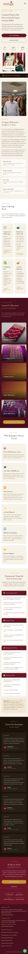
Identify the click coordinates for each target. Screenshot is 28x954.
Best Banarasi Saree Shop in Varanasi (9, 932)
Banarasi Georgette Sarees (7, 943)
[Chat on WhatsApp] (25, 951)
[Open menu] (25, 3)
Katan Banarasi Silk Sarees (7, 937)
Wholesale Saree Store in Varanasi (9, 935)
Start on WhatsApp (14, 35)
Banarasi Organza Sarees (6, 940)
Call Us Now (14, 886)
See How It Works (14, 40)
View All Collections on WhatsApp (14, 422)
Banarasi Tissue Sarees (6, 945)
